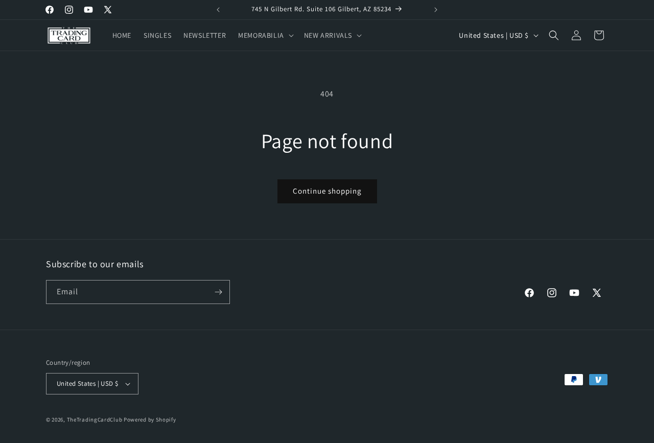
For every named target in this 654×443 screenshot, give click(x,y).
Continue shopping (327, 191)
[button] (265, 35)
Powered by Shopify (150, 419)
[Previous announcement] (218, 9)
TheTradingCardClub (95, 419)
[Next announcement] (436, 9)
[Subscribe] (218, 292)
